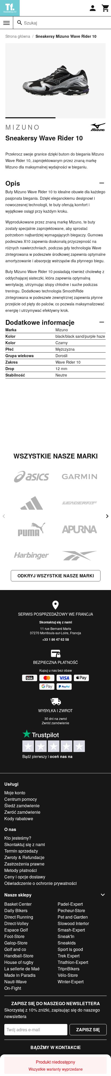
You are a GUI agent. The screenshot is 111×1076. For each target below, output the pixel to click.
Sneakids (67, 943)
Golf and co (15, 949)
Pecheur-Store (71, 910)
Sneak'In (66, 936)
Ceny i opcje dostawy (24, 877)
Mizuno (23, 127)
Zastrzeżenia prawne (24, 864)
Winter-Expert (71, 981)
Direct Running (18, 917)
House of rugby (18, 962)
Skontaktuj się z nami (55, 622)
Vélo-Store (68, 975)
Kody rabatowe (18, 818)
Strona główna (17, 36)
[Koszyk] (105, 8)
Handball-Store (18, 956)
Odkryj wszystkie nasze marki (56, 576)
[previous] (4, 516)
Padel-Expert (70, 904)
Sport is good (70, 949)
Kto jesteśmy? (17, 838)
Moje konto (14, 792)
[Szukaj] (19, 22)
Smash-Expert (71, 930)
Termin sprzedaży (21, 851)
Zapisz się (88, 1029)
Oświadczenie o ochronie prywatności (40, 883)
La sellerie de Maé (22, 968)
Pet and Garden (73, 917)
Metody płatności (20, 870)
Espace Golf (16, 930)
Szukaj (30, 23)
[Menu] (6, 22)
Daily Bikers (15, 910)
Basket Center (18, 904)
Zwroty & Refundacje (24, 857)
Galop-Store (15, 943)
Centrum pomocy (20, 799)
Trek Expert (68, 956)
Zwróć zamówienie (55, 722)
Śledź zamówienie (22, 805)
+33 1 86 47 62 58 (55, 639)
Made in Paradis (20, 975)
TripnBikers (68, 968)
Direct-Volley (16, 923)
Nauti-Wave (15, 981)
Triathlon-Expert (73, 962)
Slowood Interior (73, 923)
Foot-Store (14, 936)
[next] (107, 516)
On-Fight (12, 988)
